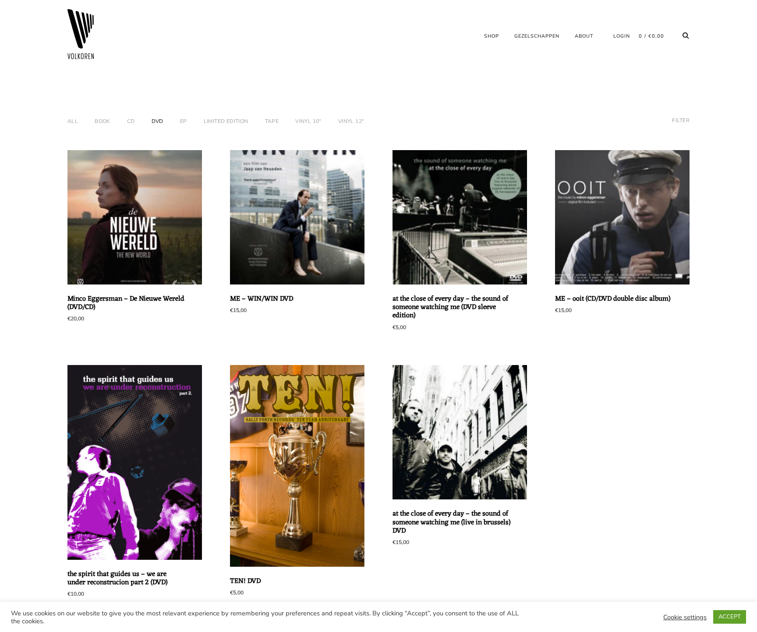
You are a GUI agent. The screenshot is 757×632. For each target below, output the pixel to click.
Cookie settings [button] (685, 617)
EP (183, 121)
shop (491, 36)
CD (131, 121)
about (584, 36)
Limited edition (226, 121)
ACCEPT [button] (729, 617)
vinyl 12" (351, 121)
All (72, 121)
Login (621, 36)
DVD (157, 121)
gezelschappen (536, 36)
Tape (272, 121)
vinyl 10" (308, 121)
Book (102, 121)
